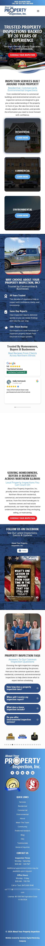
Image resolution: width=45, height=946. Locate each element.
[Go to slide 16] (32, 744)
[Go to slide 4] (10, 744)
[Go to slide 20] (40, 744)
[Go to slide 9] (19, 744)
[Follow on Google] (32, 773)
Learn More (22, 137)
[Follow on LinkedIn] (22, 773)
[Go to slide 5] (12, 744)
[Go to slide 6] (14, 744)
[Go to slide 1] (4, 744)
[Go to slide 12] (25, 744)
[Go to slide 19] (38, 744)
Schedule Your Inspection (22, 55)
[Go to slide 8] (17, 744)
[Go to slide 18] (36, 744)
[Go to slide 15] (30, 744)
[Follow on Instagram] (17, 773)
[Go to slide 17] (34, 744)
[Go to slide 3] (8, 744)
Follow (24, 550)
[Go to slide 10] (21, 744)
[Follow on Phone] (27, 773)
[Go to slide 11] (23, 744)
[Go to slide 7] (16, 744)
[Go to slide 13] (27, 744)
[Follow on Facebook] (12, 773)
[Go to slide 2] (6, 744)
